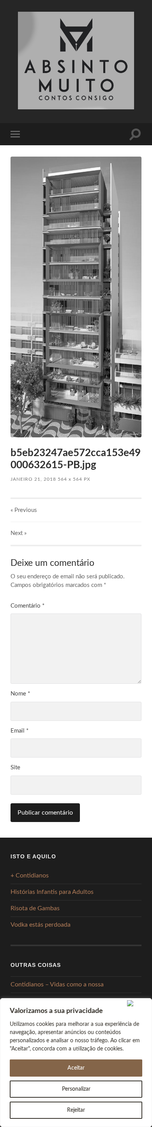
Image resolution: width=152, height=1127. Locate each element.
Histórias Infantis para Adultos (52, 892)
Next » (19, 533)
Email (19, 731)
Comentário (27, 606)
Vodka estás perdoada (41, 925)
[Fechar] (137, 1003)
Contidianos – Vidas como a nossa (57, 984)
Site (15, 767)
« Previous (24, 510)
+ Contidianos (30, 875)
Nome (20, 694)
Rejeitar (76, 1110)
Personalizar (76, 1089)
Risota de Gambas (35, 908)
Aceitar (76, 1068)
